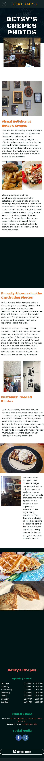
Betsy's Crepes (24, 4)
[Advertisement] (22, 263)
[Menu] (4, 4)
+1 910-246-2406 (29, 724)
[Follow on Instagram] (25, 737)
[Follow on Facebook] (18, 737)
